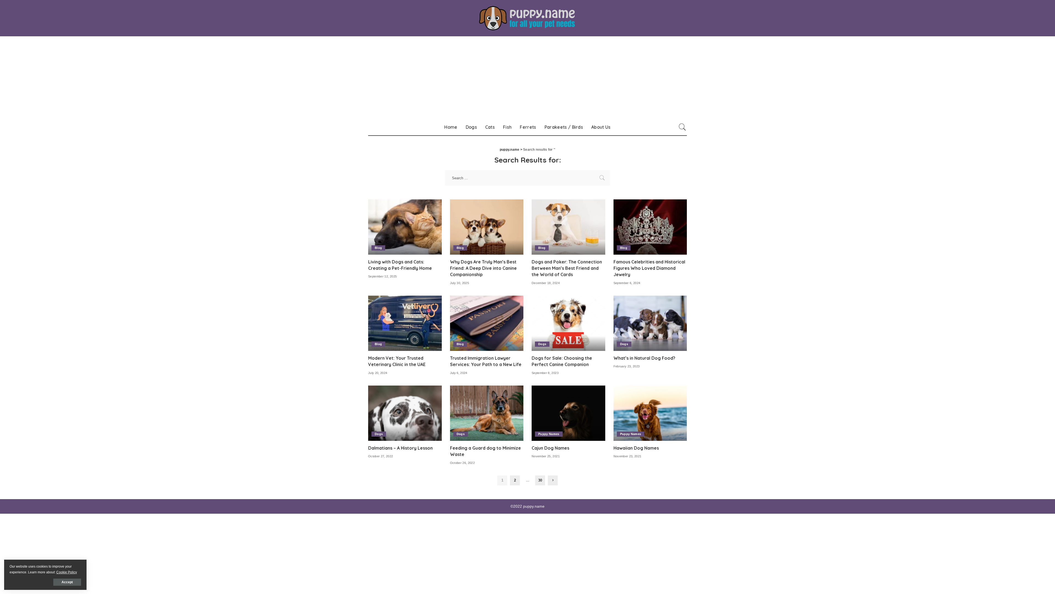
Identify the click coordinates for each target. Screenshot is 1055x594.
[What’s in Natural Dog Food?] (650, 323)
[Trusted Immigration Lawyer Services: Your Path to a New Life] (487, 323)
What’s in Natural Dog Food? (644, 358)
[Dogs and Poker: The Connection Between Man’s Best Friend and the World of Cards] (568, 227)
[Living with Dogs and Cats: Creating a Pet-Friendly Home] (405, 227)
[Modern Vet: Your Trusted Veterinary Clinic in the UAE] (405, 323)
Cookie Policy (66, 572)
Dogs (542, 344)
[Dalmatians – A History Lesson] (405, 413)
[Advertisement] (527, 77)
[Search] (682, 127)
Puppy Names (548, 434)
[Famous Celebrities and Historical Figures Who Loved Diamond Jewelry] (650, 227)
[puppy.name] (527, 18)
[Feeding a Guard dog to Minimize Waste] (487, 413)
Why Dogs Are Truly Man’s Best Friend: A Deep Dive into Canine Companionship (483, 268)
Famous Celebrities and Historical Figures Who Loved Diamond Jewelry (649, 268)
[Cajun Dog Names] (568, 413)
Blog (378, 247)
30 (540, 480)
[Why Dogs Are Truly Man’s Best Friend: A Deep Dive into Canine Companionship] (487, 227)
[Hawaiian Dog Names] (650, 413)
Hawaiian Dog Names (636, 448)
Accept (67, 582)
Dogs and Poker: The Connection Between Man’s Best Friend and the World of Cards (567, 268)
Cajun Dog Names (550, 448)
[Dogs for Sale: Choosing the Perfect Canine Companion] (568, 323)
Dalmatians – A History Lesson (400, 448)
